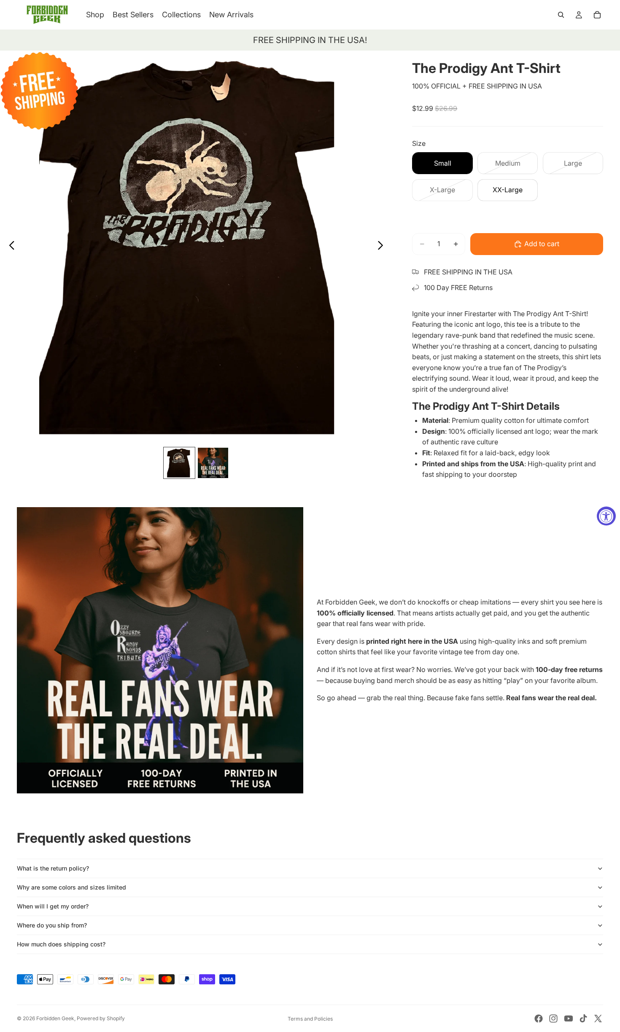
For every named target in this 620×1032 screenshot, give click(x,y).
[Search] (561, 14)
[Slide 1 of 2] (179, 463)
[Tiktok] (583, 1018)
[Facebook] (539, 1018)
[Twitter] (598, 1018)
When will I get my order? (53, 906)
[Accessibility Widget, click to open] (606, 516)
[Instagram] (553, 1018)
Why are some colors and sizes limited (71, 887)
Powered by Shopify (101, 1018)
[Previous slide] (9, 246)
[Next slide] (382, 246)
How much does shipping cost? (61, 944)
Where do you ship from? (52, 925)
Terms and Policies (310, 1019)
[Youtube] (568, 1018)
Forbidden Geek (55, 1018)
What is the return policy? (53, 868)
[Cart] (597, 14)
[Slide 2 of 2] (213, 463)
